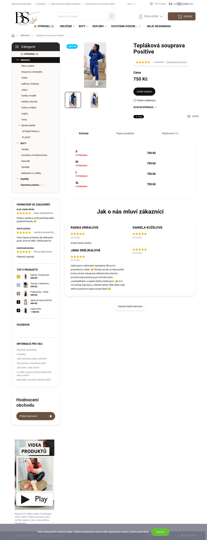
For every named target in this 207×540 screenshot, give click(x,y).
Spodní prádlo (28, 125)
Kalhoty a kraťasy (30, 84)
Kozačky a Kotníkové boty (34, 155)
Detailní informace (143, 107)
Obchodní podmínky (21, 4)
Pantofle (25, 161)
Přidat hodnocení (28, 416)
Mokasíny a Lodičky (31, 173)
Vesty (24, 119)
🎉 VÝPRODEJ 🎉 (29, 54)
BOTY (23, 143)
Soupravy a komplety (31, 72)
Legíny (24, 113)
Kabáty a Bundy (29, 101)
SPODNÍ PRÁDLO (30, 131)
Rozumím (160, 532)
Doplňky (25, 179)
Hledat (111, 16)
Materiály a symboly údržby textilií (33, 379)
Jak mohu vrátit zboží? (28, 367)
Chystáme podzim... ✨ (32, 185)
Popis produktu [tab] (125, 133)
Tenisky (25, 149)
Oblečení (25, 60)
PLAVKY (26, 137)
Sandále (25, 167)
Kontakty (41, 4)
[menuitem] (45, 26)
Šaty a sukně (27, 66)
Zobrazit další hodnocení (130, 306)
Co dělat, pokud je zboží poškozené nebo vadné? (34, 374)
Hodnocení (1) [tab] (170, 133)
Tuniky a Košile (28, 95)
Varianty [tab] (83, 133)
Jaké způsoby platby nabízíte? (65, 4)
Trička (24, 78)
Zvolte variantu (144, 91)
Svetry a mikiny (28, 107)
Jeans (24, 89)
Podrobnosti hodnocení (176, 62)
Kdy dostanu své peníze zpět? (100, 4)
